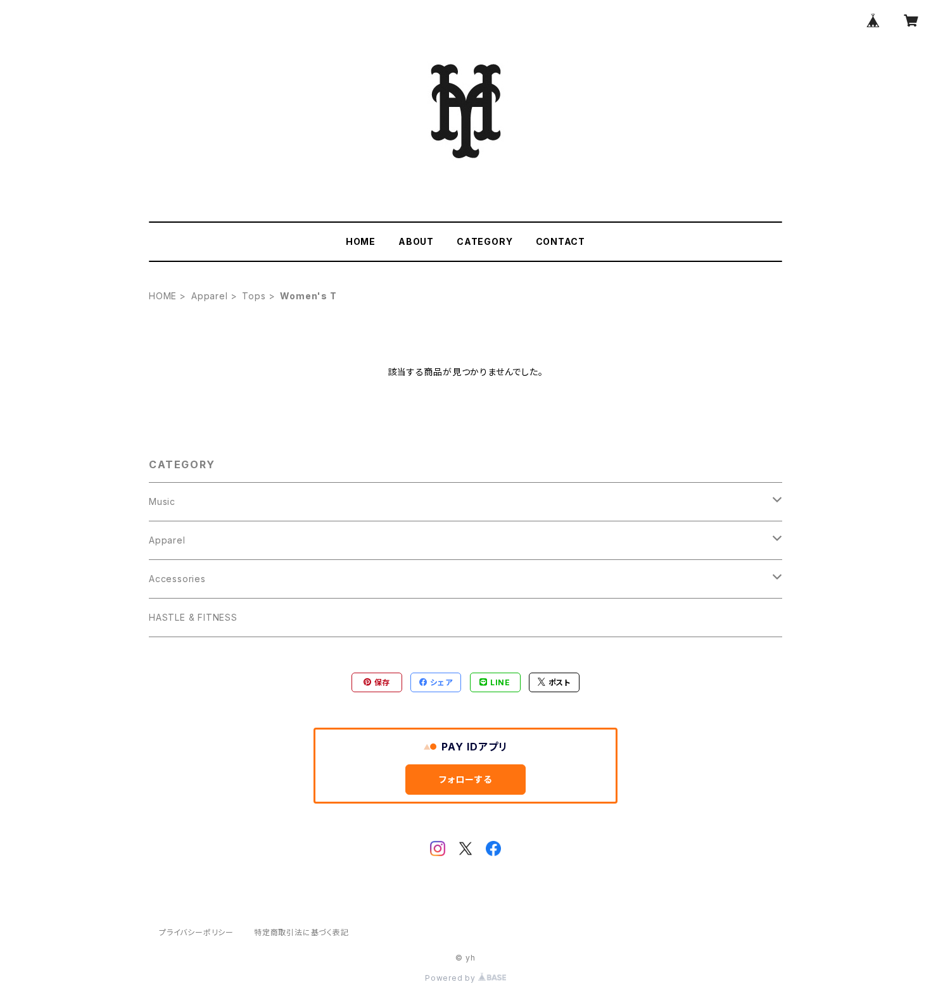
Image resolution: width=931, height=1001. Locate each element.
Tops (253, 295)
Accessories (177, 578)
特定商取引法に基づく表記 (301, 932)
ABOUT (416, 241)
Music (162, 501)
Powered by (451, 978)
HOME (361, 241)
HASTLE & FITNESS (193, 617)
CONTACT (561, 241)
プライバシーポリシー (196, 932)
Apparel (209, 295)
